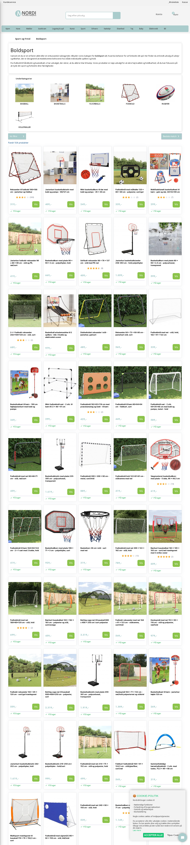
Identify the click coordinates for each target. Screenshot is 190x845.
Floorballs (95, 104)
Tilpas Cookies (174, 835)
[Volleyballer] (24, 116)
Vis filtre (13, 136)
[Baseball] (24, 92)
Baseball (24, 104)
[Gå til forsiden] (11, 39)
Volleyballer (24, 127)
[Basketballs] (60, 92)
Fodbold (130, 104)
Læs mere (137, 830)
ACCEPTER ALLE (153, 835)
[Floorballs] (95, 92)
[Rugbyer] (165, 92)
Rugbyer (165, 104)
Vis (36, 204)
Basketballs (59, 104)
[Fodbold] (130, 92)
